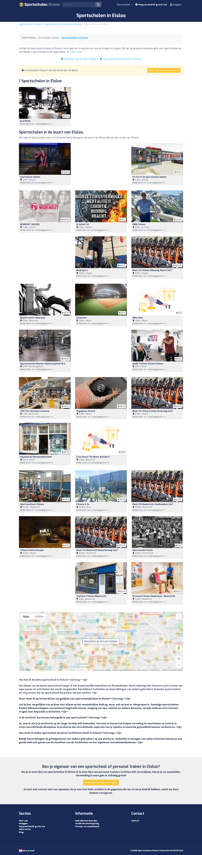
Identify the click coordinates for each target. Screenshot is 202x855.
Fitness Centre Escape (32, 550)
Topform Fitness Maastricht (91, 596)
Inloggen (177, 4)
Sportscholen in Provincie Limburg (63, 24)
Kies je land (28, 850)
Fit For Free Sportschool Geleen (149, 177)
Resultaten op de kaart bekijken (80, 59)
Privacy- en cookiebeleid (87, 826)
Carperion (81, 317)
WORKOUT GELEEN (29, 224)
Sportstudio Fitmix (142, 550)
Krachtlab (25, 121)
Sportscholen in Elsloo (74, 37)
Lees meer (76, 51)
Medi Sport (82, 270)
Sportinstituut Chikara (32, 504)
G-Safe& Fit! (82, 224)
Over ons (23, 820)
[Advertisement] (101, 165)
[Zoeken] (98, 4)
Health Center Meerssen (32, 317)
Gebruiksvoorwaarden (86, 820)
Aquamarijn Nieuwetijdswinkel (36, 456)
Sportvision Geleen (30, 177)
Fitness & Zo (82, 504)
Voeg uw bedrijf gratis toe (152, 4)
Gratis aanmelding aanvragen (101, 782)
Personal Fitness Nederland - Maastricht (153, 596)
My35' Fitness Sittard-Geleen (147, 363)
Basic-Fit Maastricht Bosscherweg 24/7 (97, 550)
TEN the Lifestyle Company (34, 411)
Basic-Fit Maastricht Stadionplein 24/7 (152, 504)
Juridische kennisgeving (87, 823)
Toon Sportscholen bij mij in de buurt (121, 59)
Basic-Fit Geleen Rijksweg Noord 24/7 (152, 270)
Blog (21, 832)
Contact (135, 820)
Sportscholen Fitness (30, 24)
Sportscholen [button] (124, 4)
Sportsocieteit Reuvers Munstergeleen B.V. (43, 363)
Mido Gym (137, 317)
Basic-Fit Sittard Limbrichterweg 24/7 (152, 411)
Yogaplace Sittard (85, 411)
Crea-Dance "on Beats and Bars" (93, 456)
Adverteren (24, 829)
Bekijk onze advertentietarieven (163, 70)
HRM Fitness (139, 224)
